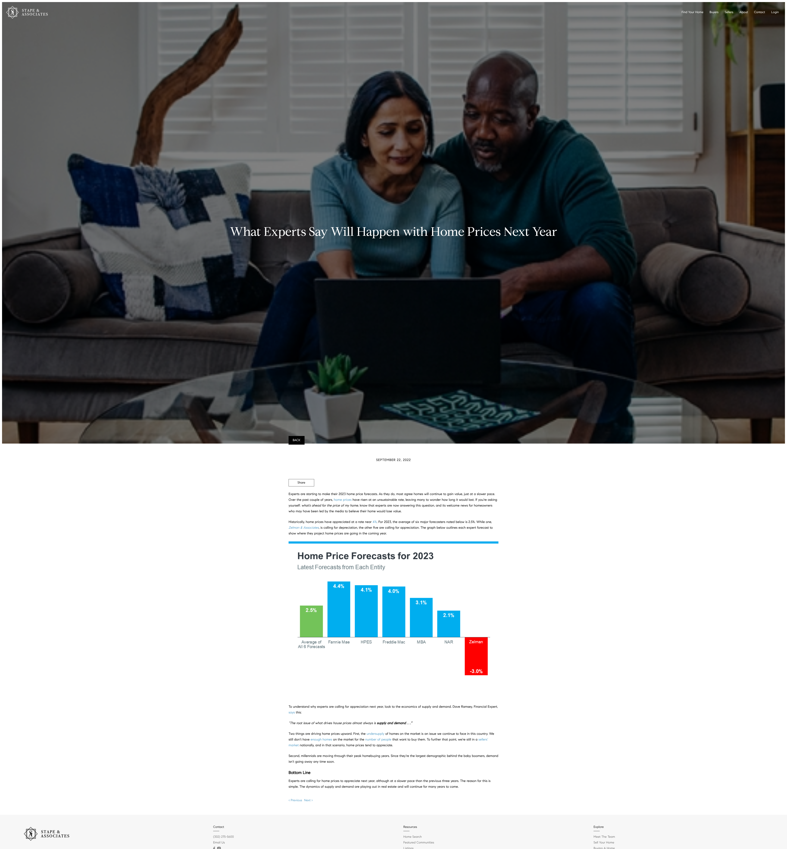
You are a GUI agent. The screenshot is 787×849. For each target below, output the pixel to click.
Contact (759, 12)
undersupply (375, 734)
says (292, 712)
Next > (308, 800)
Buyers (714, 12)
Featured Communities (418, 842)
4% (375, 522)
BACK (296, 440)
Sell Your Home (604, 842)
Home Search (412, 837)
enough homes (321, 740)
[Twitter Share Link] (301, 494)
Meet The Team (604, 837)
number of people (378, 740)
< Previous (295, 800)
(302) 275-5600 (223, 837)
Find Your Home (692, 12)
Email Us (219, 842)
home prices (343, 500)
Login (775, 12)
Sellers (729, 12)
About (743, 12)
